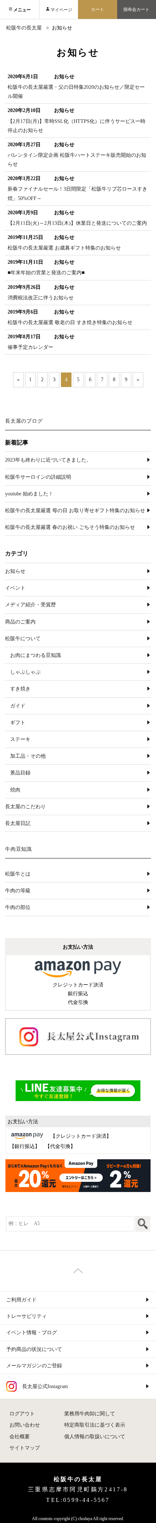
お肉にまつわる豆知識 (35, 655)
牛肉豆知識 (18, 849)
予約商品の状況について (34, 1349)
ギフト (17, 722)
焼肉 (15, 790)
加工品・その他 (28, 756)
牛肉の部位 (17, 907)
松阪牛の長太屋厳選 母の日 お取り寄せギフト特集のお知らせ (75, 510)
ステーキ (20, 739)
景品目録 (20, 773)
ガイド (17, 706)
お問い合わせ (24, 1425)
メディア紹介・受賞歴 (30, 604)
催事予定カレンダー (30, 347)
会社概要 (19, 1436)
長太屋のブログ (24, 421)
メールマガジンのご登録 (34, 1365)
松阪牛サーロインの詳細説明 (38, 477)
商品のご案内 (20, 622)
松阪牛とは (17, 874)
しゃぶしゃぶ (25, 672)
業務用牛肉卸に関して (89, 1413)
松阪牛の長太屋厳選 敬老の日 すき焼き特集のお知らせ (70, 322)
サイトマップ (24, 1448)
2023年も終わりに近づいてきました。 (48, 460)
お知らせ (15, 571)
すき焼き (20, 688)
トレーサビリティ (26, 1316)
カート (97, 9)
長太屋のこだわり (25, 806)
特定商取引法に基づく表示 (94, 1425)
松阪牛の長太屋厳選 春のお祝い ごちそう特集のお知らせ (70, 527)
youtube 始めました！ (29, 494)
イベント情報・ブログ (31, 1332)
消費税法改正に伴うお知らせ (41, 297)
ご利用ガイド (21, 1300)
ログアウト (22, 1413)
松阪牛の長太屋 (24, 28)
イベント (15, 588)
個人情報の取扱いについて (94, 1436)
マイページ (61, 9)
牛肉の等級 (17, 890)
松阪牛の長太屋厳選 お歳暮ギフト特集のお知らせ (64, 248)
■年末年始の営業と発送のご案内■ (46, 272)
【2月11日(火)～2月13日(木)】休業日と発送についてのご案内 (77, 223)
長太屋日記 (17, 823)
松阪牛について (23, 638)
